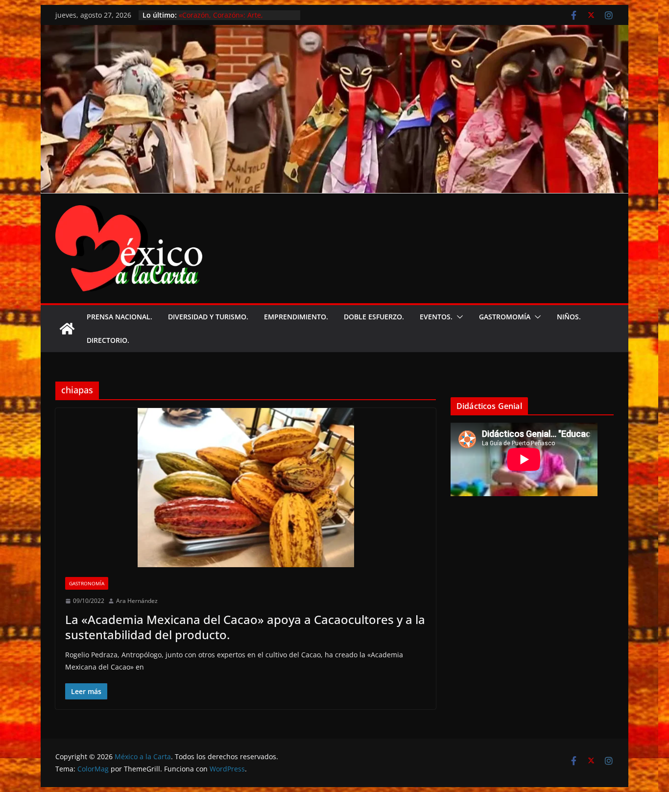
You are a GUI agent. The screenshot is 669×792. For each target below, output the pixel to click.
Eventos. (436, 316)
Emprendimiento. (296, 316)
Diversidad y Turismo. (208, 316)
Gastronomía (86, 583)
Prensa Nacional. (119, 316)
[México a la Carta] (334, 31)
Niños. (569, 316)
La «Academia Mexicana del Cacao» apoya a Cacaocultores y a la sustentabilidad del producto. (245, 627)
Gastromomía (504, 316)
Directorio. (108, 340)
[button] (458, 317)
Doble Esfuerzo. (374, 316)
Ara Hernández (137, 601)
